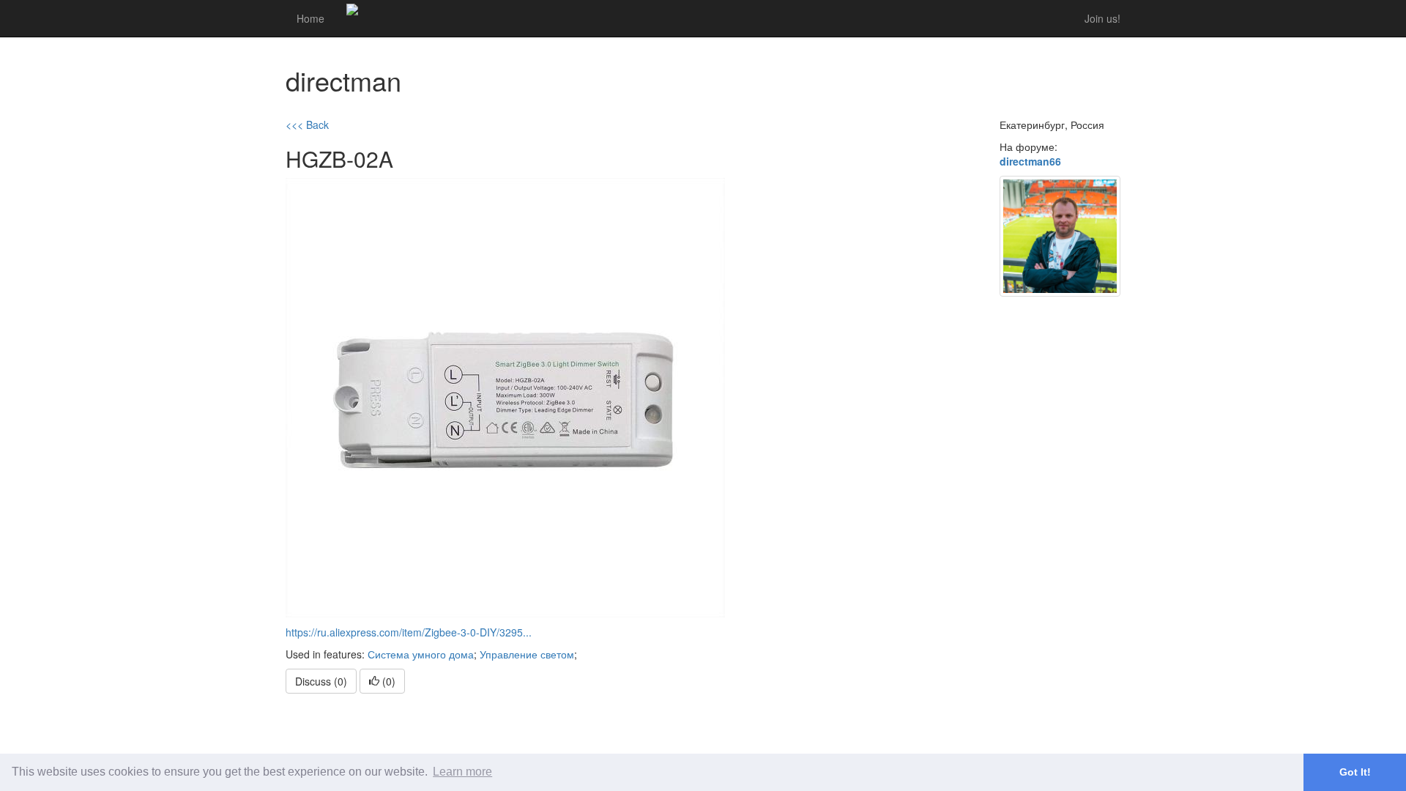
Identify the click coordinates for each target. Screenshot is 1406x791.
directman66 (1030, 161)
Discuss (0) (321, 681)
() (387, 681)
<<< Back (307, 124)
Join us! (1102, 18)
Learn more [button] (462, 771)
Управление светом (527, 654)
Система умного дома (421, 654)
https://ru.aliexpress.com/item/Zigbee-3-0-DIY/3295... (409, 632)
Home (310, 18)
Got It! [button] (1355, 772)
